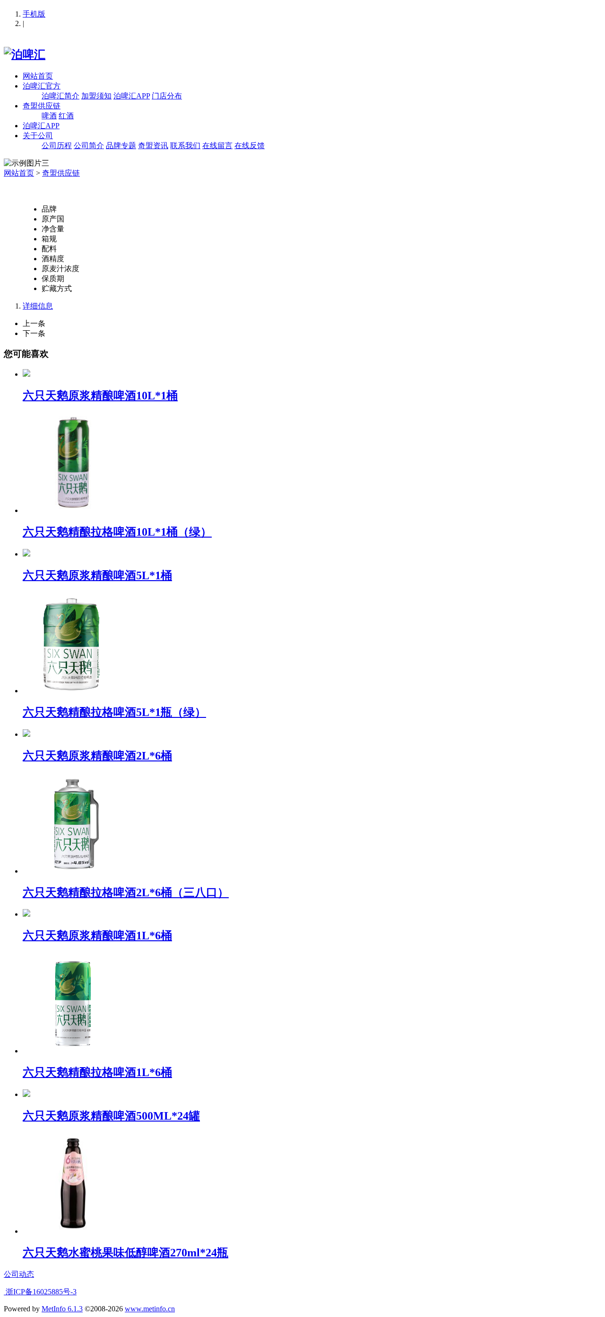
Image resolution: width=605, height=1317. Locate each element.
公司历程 (57, 145)
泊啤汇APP (131, 96)
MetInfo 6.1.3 (62, 1309)
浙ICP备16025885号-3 (40, 1292)
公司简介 (89, 145)
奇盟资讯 (153, 145)
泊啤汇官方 (41, 86)
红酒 (66, 116)
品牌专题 (121, 145)
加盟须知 (96, 96)
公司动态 (19, 1274)
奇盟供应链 (41, 106)
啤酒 (49, 116)
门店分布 (167, 96)
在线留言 (217, 145)
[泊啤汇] (24, 54)
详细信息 (38, 306)
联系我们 (185, 145)
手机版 (34, 14)
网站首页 (38, 76)
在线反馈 (249, 145)
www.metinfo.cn (150, 1309)
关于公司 (38, 136)
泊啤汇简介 (60, 96)
